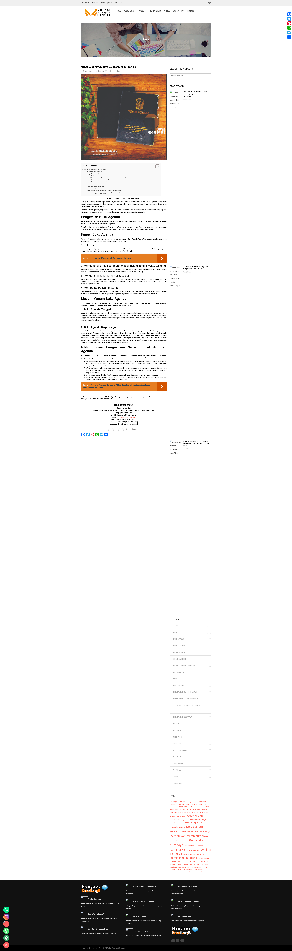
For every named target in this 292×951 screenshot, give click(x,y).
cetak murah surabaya (195, 807)
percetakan (194, 816)
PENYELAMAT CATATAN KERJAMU (95, 169)
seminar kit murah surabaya (193, 854)
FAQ (182, 11)
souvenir (177, 743)
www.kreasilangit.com (127, 417)
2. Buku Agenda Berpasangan (98, 188)
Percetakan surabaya (182, 717)
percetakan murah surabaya (189, 836)
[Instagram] (6, 917)
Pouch (176, 724)
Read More (187, 99)
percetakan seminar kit (179, 841)
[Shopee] (6, 924)
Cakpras (122, 948)
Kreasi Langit (87, 71)
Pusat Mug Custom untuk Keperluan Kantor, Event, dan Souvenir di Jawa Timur (196, 443)
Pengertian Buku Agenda (94, 171)
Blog (121, 71)
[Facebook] (289, 14)
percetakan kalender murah (185, 692)
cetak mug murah (191, 804)
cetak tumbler (202, 810)
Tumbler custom (197, 867)
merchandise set (180, 672)
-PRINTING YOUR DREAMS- (100, 193)
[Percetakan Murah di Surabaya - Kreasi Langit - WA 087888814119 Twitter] (178, 941)
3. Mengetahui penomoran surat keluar (101, 180)
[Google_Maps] (6, 938)
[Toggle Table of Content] (156, 166)
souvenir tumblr (180, 750)
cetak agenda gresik (191, 802)
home (119, 11)
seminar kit (178, 737)
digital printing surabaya (190, 812)
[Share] (289, 37)
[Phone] (6, 910)
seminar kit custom (192, 850)
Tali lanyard (178, 763)
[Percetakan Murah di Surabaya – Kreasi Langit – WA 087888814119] (96, 12)
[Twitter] (289, 18)
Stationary (178, 757)
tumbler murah (188, 869)
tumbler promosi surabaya (179, 872)
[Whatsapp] (6, 931)
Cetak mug (180, 804)
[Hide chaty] (6, 945)
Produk (142, 11)
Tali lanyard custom (190, 861)
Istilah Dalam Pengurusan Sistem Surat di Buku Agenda (104, 190)
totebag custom (183, 867)
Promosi (190, 11)
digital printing (176, 812)
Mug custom (178, 685)
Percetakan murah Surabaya (189, 706)
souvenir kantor (203, 858)
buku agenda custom (178, 802)
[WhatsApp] (289, 28)
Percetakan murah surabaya (185, 699)
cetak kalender (179, 659)
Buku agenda (178, 639)
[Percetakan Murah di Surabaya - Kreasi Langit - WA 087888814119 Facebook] (173, 941)
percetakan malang (178, 827)
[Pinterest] (289, 23)
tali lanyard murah (191, 864)
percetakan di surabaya (197, 820)
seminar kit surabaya (184, 858)
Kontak (176, 11)
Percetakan (129, 11)
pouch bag (177, 730)
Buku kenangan (179, 646)
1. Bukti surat (93, 176)
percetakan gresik (176, 823)
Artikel (167, 11)
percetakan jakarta (193, 822)
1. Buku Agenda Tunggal (97, 186)
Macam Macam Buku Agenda (95, 184)
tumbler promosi (199, 869)
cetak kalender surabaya (184, 666)
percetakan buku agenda (179, 820)
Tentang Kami (155, 11)
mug (175, 679)
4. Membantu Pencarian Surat (98, 182)
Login (209, 3)
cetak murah (182, 807)
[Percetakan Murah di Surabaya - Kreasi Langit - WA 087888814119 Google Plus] (182, 941)
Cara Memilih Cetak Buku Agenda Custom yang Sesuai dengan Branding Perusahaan (197, 94)
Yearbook (177, 783)
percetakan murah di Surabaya (195, 831)
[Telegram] (289, 32)
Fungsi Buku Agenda (93, 174)
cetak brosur (179, 652)
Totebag (177, 770)
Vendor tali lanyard (195, 872)
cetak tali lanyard (188, 809)
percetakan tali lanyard (194, 845)
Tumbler (177, 777)
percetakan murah (186, 829)
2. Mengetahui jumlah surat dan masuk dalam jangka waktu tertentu (109, 178)
